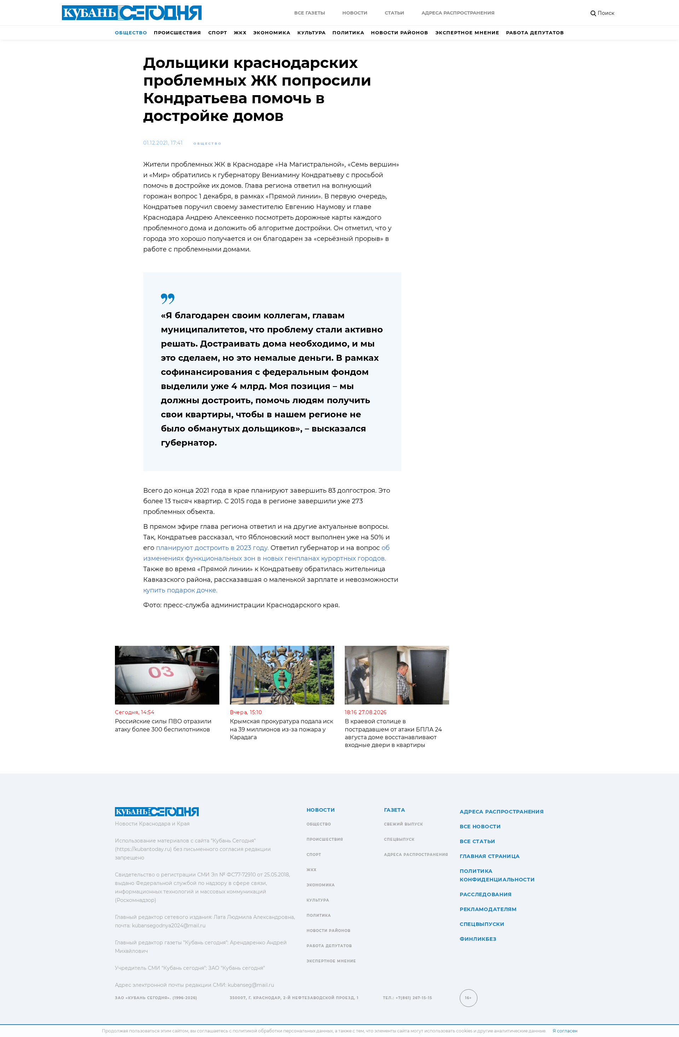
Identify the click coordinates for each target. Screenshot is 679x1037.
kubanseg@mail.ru (251, 985)
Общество (131, 32)
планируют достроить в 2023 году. (212, 548)
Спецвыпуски (482, 924)
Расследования (486, 894)
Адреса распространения (458, 13)
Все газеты (309, 13)
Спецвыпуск (399, 839)
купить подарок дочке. (180, 590)
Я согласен (565, 1030)
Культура (311, 32)
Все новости (480, 826)
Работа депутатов (535, 32)
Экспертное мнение (467, 32)
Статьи (394, 13)
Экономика (271, 32)
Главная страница (490, 856)
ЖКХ (240, 32)
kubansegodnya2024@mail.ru (168, 925)
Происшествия (177, 32)
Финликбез (478, 939)
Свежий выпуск (403, 824)
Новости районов (399, 32)
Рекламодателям (488, 909)
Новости (354, 13)
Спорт (217, 32)
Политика (348, 32)
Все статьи (477, 841)
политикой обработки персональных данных (283, 1030)
